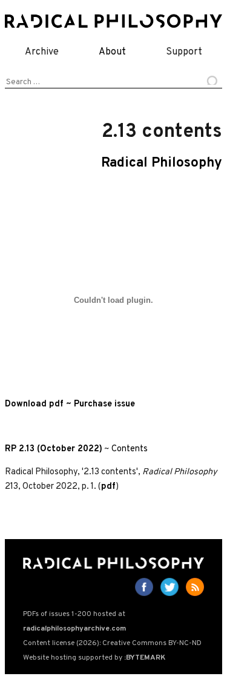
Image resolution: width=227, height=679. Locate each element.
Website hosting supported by (94, 658)
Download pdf (34, 404)
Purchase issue (104, 404)
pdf (108, 486)
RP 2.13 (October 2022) (53, 449)
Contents (129, 449)
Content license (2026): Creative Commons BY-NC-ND (112, 643)
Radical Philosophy (161, 163)
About (112, 52)
